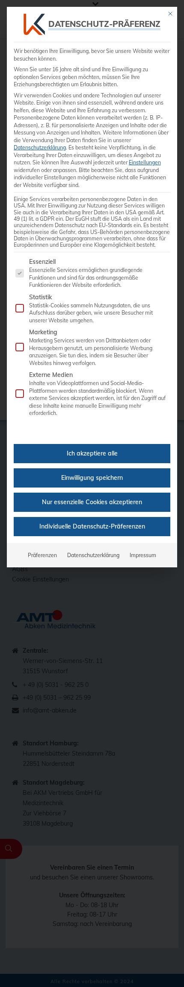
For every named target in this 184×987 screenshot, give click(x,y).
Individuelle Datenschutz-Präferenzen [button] (92, 526)
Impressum (143, 555)
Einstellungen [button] (145, 162)
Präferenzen (42, 555)
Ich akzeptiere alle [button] (92, 453)
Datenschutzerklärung (40, 147)
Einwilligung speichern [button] (92, 478)
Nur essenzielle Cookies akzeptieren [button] (92, 502)
